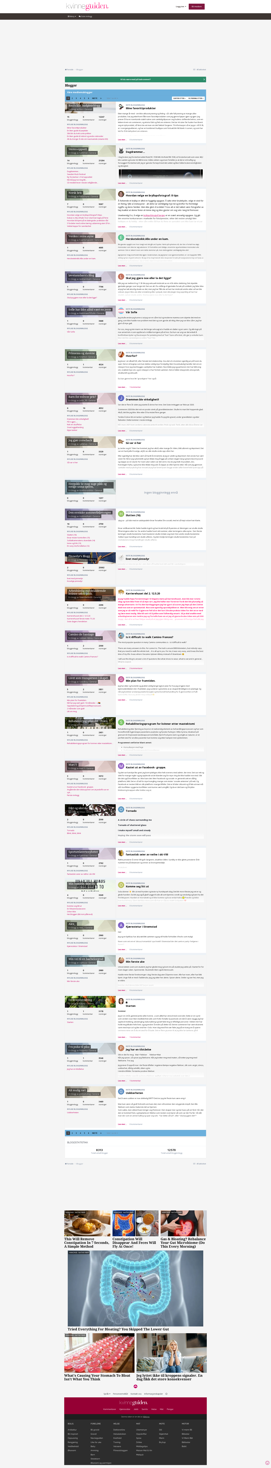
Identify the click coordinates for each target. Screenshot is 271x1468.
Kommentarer (109, 1409)
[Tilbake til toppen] (135, 1386)
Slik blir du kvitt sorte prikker (79, 133)
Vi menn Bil (187, 1430)
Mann (161, 1438)
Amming (95, 1450)
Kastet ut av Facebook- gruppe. (80, 787)
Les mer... (122, 139)
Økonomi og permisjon (101, 1463)
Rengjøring (73, 1442)
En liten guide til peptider (77, 130)
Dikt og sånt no (78, 808)
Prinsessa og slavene (81, 353)
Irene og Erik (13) (74, 543)
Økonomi (72, 1450)
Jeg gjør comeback (80, 440)
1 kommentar (135, 387)
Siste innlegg (86, 16)
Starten (70, 1022)
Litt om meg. (72, 711)
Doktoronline (119, 1430)
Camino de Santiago (81, 634)
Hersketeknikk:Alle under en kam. (81, 258)
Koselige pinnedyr (75, 581)
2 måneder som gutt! (76, 708)
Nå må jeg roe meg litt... (77, 180)
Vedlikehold (73, 1446)
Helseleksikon (119, 1434)
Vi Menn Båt (187, 1438)
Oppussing (73, 1438)
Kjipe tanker (72, 430)
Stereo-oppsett (77, 149)
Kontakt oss (136, 1393)
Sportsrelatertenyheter (83, 851)
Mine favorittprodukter (77, 127)
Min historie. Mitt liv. (81, 883)
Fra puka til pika (78, 1046)
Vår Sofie (71, 331)
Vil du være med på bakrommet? (135, 79)
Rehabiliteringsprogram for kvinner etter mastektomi (160, 723)
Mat (161, 1409)
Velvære (117, 1446)
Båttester (186, 1442)
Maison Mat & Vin (144, 1450)
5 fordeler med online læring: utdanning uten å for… (89, 223)
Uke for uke (96, 1442)
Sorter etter (179, 98)
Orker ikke (71, 911)
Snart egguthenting (75, 427)
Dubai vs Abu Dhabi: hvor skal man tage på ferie (87, 218)
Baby (93, 1446)
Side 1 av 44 (112, 98)
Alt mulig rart (77, 1090)
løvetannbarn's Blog (81, 275)
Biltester (185, 1434)
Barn (93, 1455)
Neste (94, 98)
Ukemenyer (141, 1430)
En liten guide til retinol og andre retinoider (85, 136)
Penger (170, 1409)
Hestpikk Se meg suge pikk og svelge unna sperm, (87, 485)
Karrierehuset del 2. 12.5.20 (78, 616)
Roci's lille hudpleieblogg (84, 105)
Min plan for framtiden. (77, 700)
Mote (162, 1424)
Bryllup (162, 1442)
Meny (72, 16)
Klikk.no (146, 1417)
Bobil (184, 1446)
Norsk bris (75, 192)
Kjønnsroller (124, 1409)
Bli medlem (197, 6)
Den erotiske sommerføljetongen (89, 512)
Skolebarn (95, 1459)
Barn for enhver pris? (82, 396)
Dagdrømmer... (73, 171)
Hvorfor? (71, 375)
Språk (106, 1393)
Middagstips (142, 1446)
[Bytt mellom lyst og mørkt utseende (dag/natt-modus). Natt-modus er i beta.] (166, 1393)
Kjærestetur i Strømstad (77, 946)
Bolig (71, 1424)
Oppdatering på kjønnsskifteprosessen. (84, 705)
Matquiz (140, 1455)
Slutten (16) (72, 535)
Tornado (70, 830)
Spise (138, 1438)
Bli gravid (95, 1430)
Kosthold (117, 1438)
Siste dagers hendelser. (77, 621)
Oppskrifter (141, 1434)
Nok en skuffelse (74, 424)
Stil (160, 1430)
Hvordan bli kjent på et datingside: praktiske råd (87, 220)
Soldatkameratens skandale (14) (81, 540)
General (88, 109)
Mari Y (72, 764)
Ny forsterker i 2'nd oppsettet (79, 177)
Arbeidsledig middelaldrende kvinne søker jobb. (87, 592)
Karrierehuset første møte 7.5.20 (81, 618)
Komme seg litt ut (74, 906)
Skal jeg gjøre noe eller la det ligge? (82, 297)
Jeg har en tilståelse (75, 1069)
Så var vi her (72, 462)
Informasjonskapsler (153, 1393)
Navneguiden (97, 1438)
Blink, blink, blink (74, 833)
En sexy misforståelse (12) (78, 546)
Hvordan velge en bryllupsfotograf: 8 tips (84, 215)
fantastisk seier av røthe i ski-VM (81, 874)
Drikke (139, 1442)
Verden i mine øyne (81, 236)
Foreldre (96, 1424)
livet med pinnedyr (75, 578)
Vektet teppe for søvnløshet (79, 226)
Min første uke (73, 981)
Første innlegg (73, 795)
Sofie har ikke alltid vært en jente (89, 309)
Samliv (145, 1409)
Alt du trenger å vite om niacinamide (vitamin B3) (87, 139)
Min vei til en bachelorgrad (85, 959)
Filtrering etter (195, 98)
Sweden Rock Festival (76, 174)
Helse (154, 1409)
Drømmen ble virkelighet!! (78, 419)
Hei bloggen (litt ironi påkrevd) (79, 914)
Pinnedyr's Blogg (79, 556)
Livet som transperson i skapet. (88, 678)
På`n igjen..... (72, 422)
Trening (116, 1442)
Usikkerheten (73, 1112)
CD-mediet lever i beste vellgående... (82, 182)
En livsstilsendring (80, 1000)
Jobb (136, 1409)
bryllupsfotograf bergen (154, 215)
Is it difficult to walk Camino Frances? (82, 656)
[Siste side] (101, 98)
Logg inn (180, 6)
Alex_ (72, 924)
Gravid (94, 1434)
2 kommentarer (136, 668)
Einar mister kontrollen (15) (78, 537)
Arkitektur (72, 1430)
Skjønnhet (163, 1434)
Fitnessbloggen (120, 1450)
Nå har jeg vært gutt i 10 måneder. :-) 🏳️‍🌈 (83, 703)
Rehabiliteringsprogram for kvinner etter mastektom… (90, 743)
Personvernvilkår (120, 1393)
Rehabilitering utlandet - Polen (88, 721)
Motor (185, 1424)
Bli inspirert (73, 1434)
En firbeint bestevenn (76, 908)
